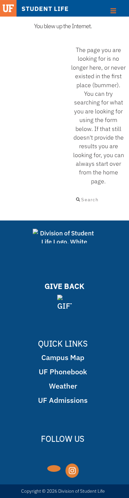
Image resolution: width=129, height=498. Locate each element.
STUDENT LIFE (45, 8)
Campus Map (62, 357)
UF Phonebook (63, 371)
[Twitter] (54, 468)
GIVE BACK (65, 286)
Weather (63, 386)
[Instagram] (72, 471)
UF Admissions (63, 400)
